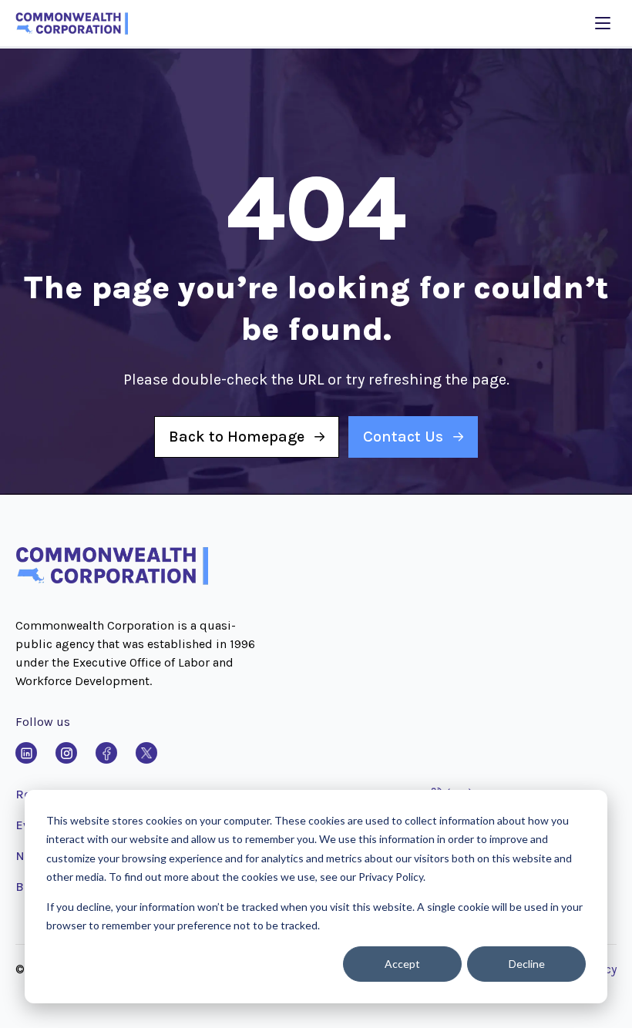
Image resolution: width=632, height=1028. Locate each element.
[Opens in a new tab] (26, 753)
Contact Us (403, 436)
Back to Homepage (236, 436)
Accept (402, 963)
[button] (111, 581)
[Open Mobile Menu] (603, 23)
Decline (527, 963)
